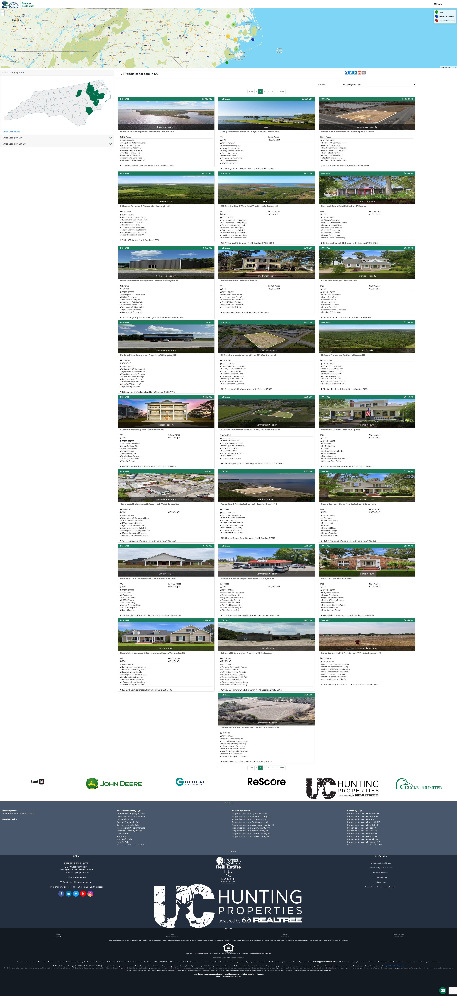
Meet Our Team (398, 935)
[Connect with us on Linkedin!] (69, 894)
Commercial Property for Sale (131, 813)
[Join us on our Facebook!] (61, 894)
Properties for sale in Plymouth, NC (363, 822)
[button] (57, 138)
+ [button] (2, 11)
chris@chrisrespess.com (81, 882)
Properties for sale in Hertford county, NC (251, 833)
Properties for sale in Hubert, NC (362, 833)
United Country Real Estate (381, 863)
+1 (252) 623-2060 (80, 872)
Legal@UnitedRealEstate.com (394, 966)
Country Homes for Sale (128, 825)
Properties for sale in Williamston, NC (364, 845)
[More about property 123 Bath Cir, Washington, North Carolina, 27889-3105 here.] (166, 654)
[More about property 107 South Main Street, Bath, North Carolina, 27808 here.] (266, 280)
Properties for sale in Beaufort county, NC (251, 816)
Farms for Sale (123, 836)
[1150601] (227, 63)
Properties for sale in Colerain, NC (363, 839)
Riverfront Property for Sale (129, 831)
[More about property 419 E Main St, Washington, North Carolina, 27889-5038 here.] (367, 580)
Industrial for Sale (125, 819)
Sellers (285, 935)
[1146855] (253, 40)
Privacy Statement (172, 937)
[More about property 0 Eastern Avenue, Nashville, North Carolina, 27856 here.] (367, 132)
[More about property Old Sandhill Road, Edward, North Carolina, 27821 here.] (367, 355)
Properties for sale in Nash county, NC (249, 819)
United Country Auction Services (381, 868)
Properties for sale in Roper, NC (362, 828)
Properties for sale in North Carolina (18, 813)
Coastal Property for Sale (128, 822)
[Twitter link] (76, 894)
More (233, 851)
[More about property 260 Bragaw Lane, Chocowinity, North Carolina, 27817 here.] (266, 728)
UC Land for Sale (381, 877)
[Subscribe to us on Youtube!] (83, 894)
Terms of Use (285, 937)
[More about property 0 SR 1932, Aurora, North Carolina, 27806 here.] (166, 206)
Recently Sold (398, 937)
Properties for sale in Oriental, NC (362, 825)
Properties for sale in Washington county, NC (253, 825)
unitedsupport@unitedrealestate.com (327, 962)
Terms (454, 67)
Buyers (172, 935)
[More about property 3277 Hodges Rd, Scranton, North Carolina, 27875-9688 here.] (266, 208)
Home (58, 935)
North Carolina (11, 131)
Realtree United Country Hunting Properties (381, 887)
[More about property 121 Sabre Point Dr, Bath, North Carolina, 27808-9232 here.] (367, 282)
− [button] (2, 14)
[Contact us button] (442, 990)
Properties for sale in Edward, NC (362, 836)
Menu (439, 4)
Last (282, 91)
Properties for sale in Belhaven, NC (363, 813)
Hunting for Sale (124, 839)
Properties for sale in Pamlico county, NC (251, 836)
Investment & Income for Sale (131, 816)
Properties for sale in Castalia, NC (362, 831)
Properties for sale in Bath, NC (361, 819)
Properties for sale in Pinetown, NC (363, 842)
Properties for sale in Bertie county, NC (250, 822)
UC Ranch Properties (380, 873)
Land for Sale (123, 833)
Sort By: (321, 84)
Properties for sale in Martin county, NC (250, 831)
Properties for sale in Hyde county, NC (250, 813)
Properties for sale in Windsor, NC (363, 816)
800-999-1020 (266, 954)
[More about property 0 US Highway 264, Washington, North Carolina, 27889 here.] (266, 355)
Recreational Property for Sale (131, 828)
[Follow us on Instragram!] (90, 894)
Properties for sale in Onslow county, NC (251, 828)
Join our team (381, 882)
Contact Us (58, 937)
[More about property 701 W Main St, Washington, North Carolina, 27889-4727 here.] (367, 431)
